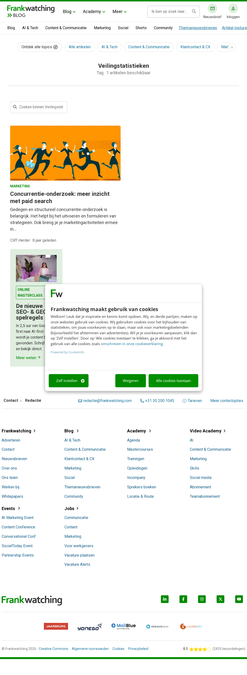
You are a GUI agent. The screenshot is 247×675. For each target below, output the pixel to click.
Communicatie (76, 517)
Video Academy (205, 430)
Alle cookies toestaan (173, 380)
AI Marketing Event (18, 517)
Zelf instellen (66, 380)
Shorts (141, 28)
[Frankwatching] (31, 8)
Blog (67, 11)
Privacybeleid (138, 649)
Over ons (9, 468)
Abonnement (200, 487)
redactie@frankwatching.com (107, 401)
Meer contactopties (226, 401)
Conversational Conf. (19, 536)
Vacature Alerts (77, 564)
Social (123, 28)
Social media (201, 477)
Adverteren (11, 440)
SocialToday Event (17, 546)
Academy (92, 11)
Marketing (102, 28)
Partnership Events (18, 555)
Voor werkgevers (78, 546)
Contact (8, 449)
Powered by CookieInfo (67, 352)
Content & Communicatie (66, 28)
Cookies (118, 649)
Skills (194, 468)
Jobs (69, 508)
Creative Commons (53, 649)
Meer (118, 11)
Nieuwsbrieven (14, 459)
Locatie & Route (140, 496)
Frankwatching (16, 430)
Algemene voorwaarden (90, 649)
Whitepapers (12, 496)
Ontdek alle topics (37, 47)
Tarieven (195, 401)
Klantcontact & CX (195, 47)
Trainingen (135, 459)
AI (191, 440)
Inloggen (233, 17)
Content (70, 527)
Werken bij (10, 487)
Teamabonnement (205, 496)
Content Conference (18, 527)
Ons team (10, 477)
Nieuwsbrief (212, 17)
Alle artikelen (80, 47)
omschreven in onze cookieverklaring (132, 343)
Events (9, 508)
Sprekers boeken (141, 487)
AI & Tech (30, 28)
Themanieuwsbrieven (198, 27)
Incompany (136, 477)
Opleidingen (137, 468)
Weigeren (130, 380)
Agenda (133, 440)
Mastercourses (140, 449)
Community (163, 28)
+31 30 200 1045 (159, 401)
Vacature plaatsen (79, 555)
